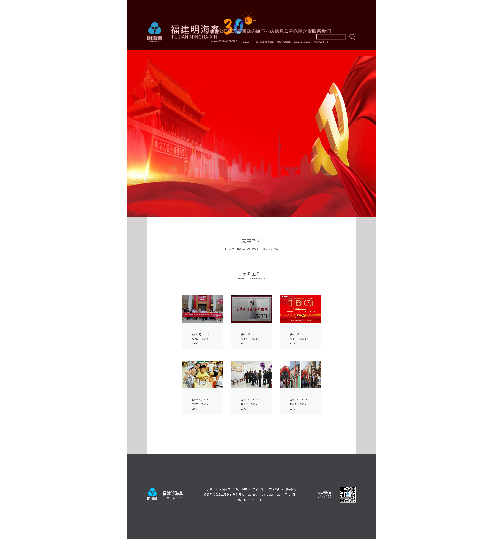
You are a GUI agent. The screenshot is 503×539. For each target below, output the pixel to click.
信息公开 (284, 37)
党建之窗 (302, 37)
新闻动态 (246, 37)
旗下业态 (265, 37)
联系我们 (291, 489)
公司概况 (227, 37)
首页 (214, 37)
